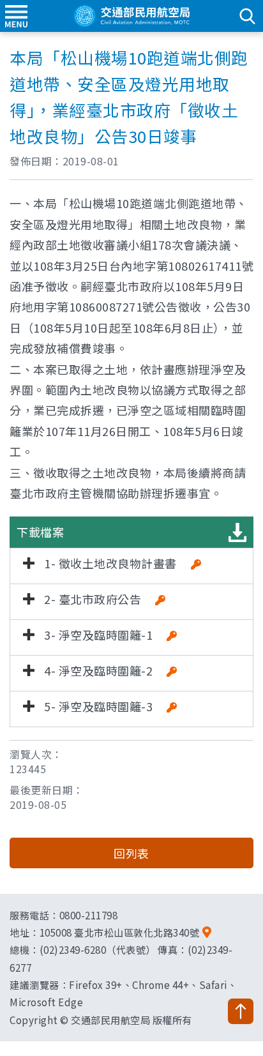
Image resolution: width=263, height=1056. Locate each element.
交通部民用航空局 (131, 16)
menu (16, 16)
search (247, 16)
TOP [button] (240, 1011)
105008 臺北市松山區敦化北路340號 (120, 932)
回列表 (131, 853)
